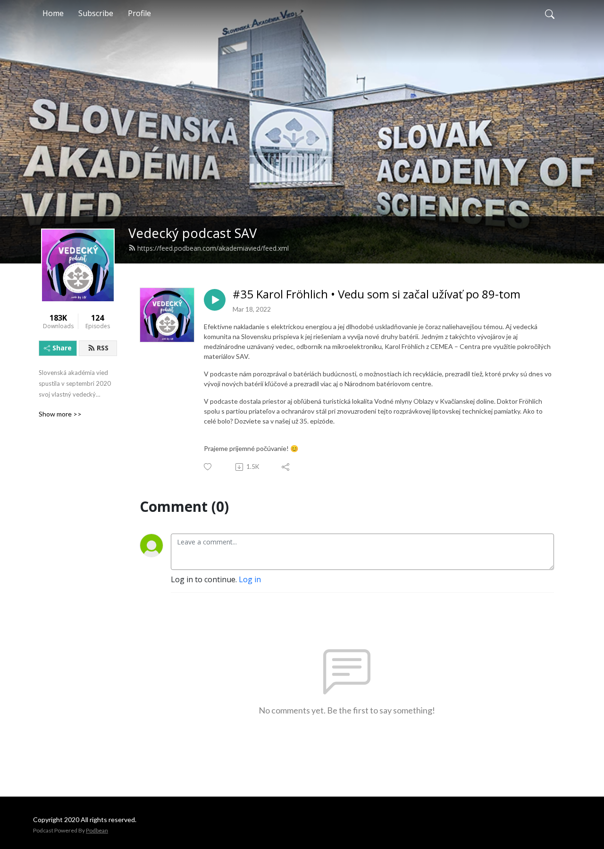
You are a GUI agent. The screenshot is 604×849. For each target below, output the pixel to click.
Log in (250, 579)
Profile (139, 13)
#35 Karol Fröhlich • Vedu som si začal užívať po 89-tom (376, 294)
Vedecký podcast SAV (192, 233)
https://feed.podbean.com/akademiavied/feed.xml (213, 248)
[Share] (286, 467)
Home (53, 13)
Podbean (97, 830)
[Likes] (208, 467)
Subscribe (95, 13)
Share (62, 347)
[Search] (549, 13)
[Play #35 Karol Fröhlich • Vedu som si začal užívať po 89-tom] (215, 300)
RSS (103, 347)
